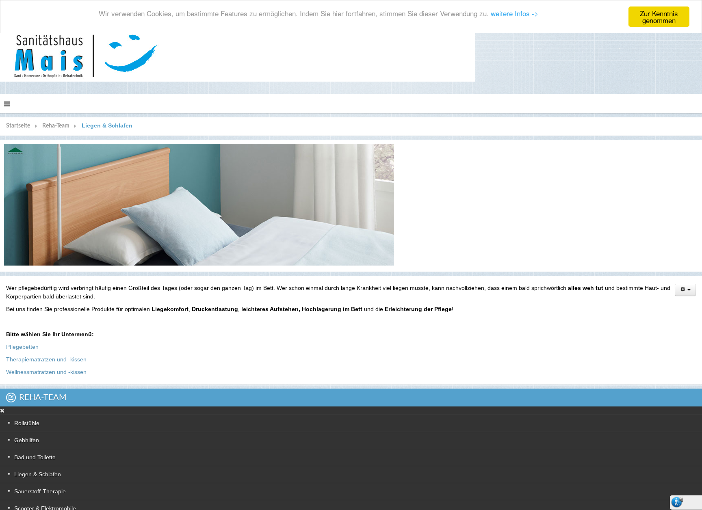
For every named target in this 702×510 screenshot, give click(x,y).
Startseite (18, 126)
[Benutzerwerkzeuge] (685, 290)
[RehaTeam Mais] (237, 56)
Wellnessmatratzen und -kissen (46, 372)
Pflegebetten (22, 347)
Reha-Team (55, 126)
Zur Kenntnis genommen (659, 16)
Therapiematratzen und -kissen (46, 359)
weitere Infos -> (514, 14)
